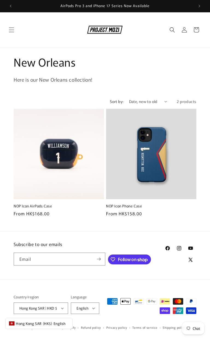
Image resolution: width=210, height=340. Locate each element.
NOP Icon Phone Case (124, 206)
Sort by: (116, 101)
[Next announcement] (199, 6)
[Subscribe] (99, 259)
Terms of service (144, 327)
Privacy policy (116, 327)
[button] (11, 30)
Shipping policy (174, 327)
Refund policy (91, 327)
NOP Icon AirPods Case (33, 206)
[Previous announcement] (11, 6)
